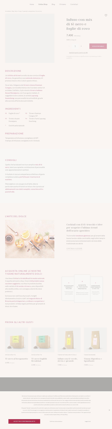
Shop (13, 11)
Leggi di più (88, 421)
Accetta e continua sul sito (24, 421)
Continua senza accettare (56, 421)
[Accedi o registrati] (93, 4)
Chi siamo (62, 4)
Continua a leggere (74, 248)
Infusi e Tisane (18, 11)
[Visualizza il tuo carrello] (105, 4)
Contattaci (74, 4)
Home (32, 4)
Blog (53, 4)
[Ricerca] (86, 4)
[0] (99, 4)
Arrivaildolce (8, 11)
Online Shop (42, 4)
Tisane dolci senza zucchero (28, 11)
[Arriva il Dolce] (15, 4)
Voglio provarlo (98, 46)
